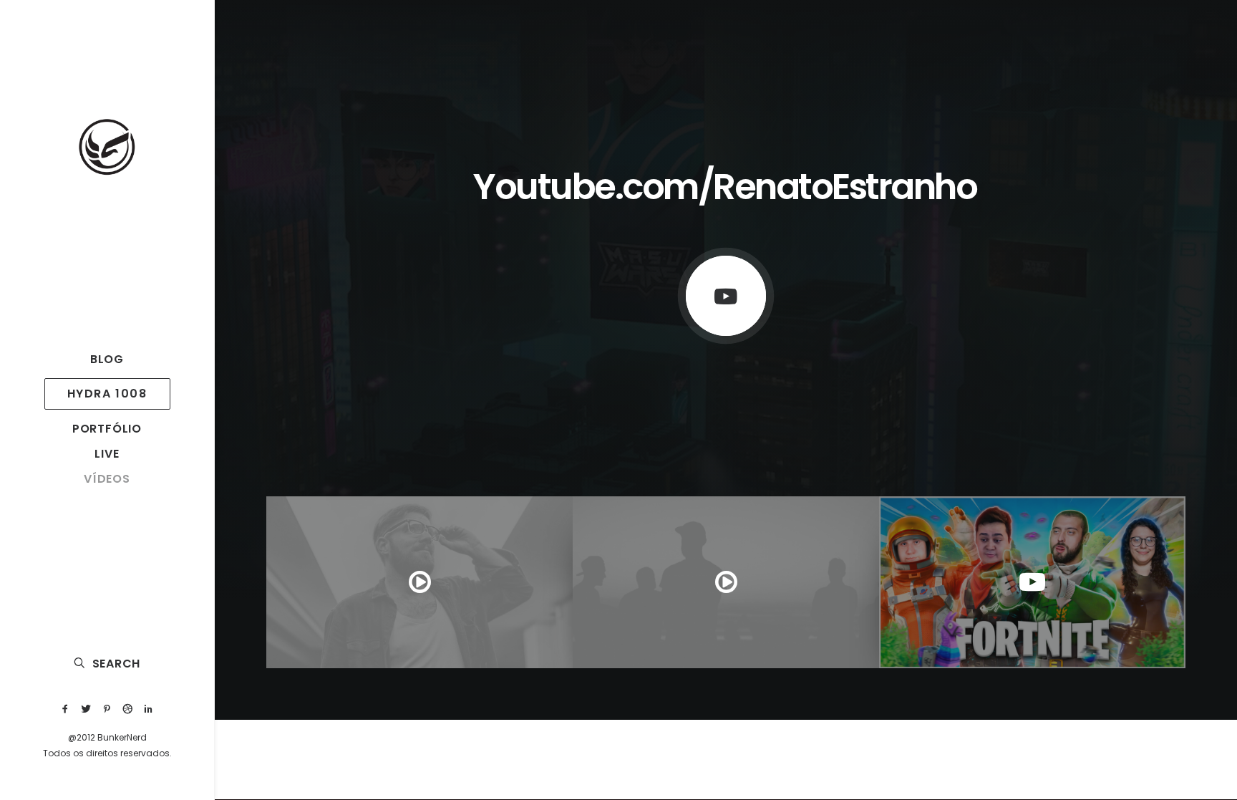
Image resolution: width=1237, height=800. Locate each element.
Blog (107, 359)
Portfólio (107, 428)
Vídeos (107, 479)
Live (106, 453)
